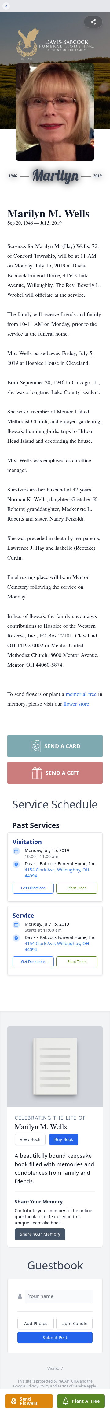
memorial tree (81, 693)
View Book (30, 1139)
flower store (76, 703)
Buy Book (63, 1139)
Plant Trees (77, 888)
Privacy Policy (37, 1386)
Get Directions (33, 888)
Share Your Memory (40, 1234)
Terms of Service (71, 1386)
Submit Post (55, 1337)
